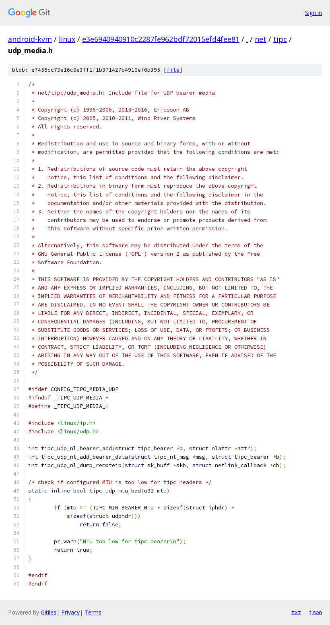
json (315, 612)
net (260, 39)
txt (296, 612)
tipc (280, 39)
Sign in (313, 13)
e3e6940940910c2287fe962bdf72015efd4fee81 (160, 39)
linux (67, 39)
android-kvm (30, 39)
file (173, 69)
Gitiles (48, 612)
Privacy (70, 612)
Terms (93, 612)
